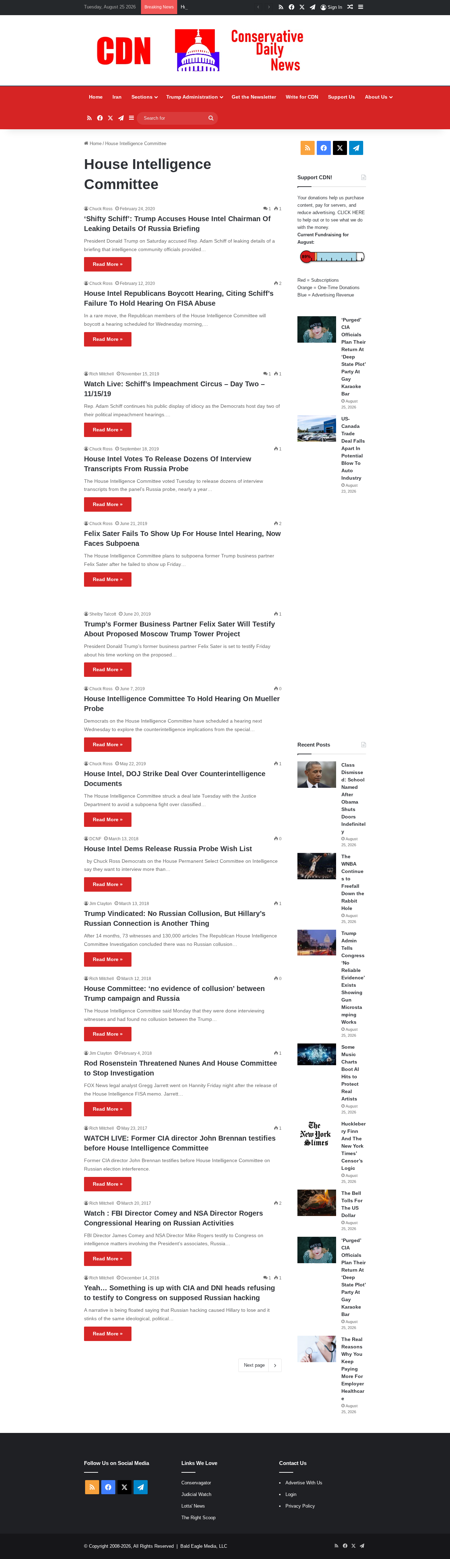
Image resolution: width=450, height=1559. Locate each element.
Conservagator (196, 1482)
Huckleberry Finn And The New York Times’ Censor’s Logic (241, 7)
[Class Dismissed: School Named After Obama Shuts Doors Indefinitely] (316, 774)
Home (96, 97)
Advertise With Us (303, 1482)
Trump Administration (192, 97)
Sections (142, 97)
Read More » (108, 264)
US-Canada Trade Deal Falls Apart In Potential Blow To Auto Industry (353, 448)
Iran (117, 97)
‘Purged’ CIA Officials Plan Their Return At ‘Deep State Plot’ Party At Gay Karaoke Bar (353, 357)
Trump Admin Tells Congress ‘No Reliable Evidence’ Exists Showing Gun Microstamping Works (353, 977)
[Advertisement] (331, 617)
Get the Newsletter (254, 97)
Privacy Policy (300, 1506)
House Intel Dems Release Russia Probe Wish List (168, 849)
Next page (254, 1365)
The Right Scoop (198, 1517)
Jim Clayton (100, 903)
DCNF (95, 838)
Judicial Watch (196, 1494)
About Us (376, 97)
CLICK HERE (351, 212)
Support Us (341, 97)
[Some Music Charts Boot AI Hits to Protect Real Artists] (316, 1054)
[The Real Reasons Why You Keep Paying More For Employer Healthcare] (316, 1349)
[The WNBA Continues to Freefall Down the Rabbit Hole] (316, 866)
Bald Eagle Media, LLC (203, 1546)
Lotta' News (193, 1506)
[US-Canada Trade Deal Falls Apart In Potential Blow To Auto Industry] (316, 428)
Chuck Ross (100, 208)
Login (290, 1494)
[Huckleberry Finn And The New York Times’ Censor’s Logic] (316, 1133)
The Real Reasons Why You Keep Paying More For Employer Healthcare (352, 1368)
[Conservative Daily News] (203, 50)
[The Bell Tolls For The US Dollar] (316, 1203)
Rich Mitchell (101, 374)
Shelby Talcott (102, 614)
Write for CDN (302, 97)
